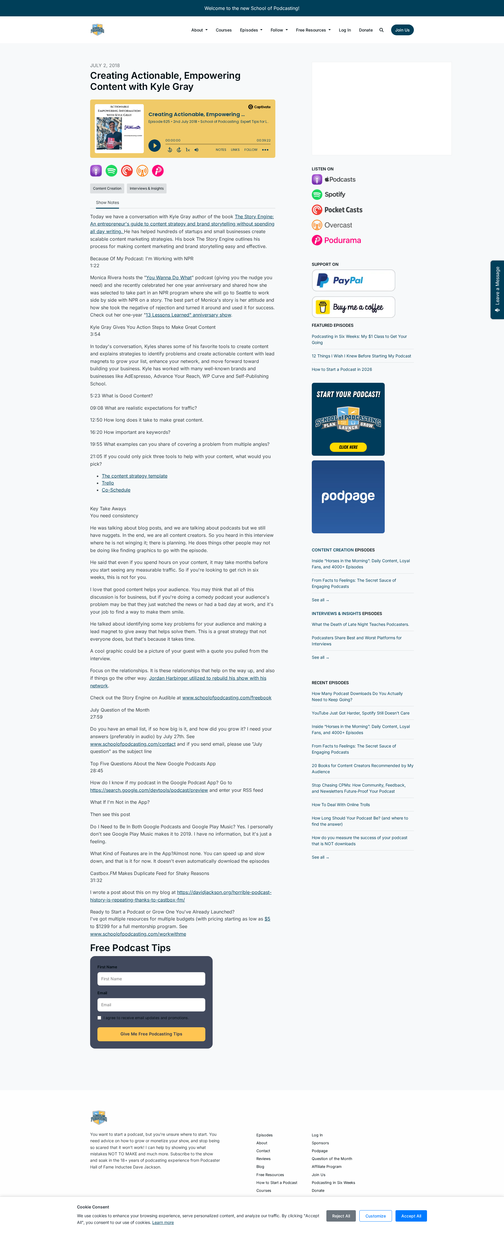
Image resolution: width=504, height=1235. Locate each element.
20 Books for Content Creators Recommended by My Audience (363, 768)
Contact (263, 1151)
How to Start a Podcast (276, 1182)
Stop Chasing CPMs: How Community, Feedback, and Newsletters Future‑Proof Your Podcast (359, 788)
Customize (375, 1215)
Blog (260, 1166)
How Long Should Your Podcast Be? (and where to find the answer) (360, 821)
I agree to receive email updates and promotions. (146, 1018)
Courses (224, 29)
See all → (321, 599)
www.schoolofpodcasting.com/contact (133, 744)
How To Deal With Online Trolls (341, 804)
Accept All (411, 1215)
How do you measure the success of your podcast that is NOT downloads (359, 840)
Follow (277, 29)
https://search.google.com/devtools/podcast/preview (149, 790)
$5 (267, 919)
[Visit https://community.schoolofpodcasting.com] (348, 419)
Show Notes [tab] (107, 202)
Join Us (402, 29)
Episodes (249, 29)
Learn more (163, 1222)
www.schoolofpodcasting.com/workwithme (138, 934)
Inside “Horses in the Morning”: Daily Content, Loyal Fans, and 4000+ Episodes (361, 563)
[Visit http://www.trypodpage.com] (348, 496)
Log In (345, 29)
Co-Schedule (116, 490)
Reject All (341, 1215)
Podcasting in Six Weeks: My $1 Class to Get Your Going (359, 339)
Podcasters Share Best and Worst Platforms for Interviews (357, 640)
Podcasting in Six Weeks (333, 1182)
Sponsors (320, 1143)
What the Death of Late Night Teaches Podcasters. (360, 624)
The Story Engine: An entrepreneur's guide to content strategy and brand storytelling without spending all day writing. (182, 224)
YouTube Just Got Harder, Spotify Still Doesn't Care (361, 712)
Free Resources (311, 29)
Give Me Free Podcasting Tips (151, 1034)
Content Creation (333, 549)
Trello (108, 483)
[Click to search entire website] (382, 30)
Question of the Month (332, 1159)
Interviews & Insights (336, 613)
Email (102, 993)
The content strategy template (134, 476)
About (197, 29)
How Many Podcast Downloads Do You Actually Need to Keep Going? (357, 696)
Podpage (320, 1151)
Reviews (263, 1159)
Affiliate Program (327, 1166)
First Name (107, 967)
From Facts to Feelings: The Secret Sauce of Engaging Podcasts (354, 583)
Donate (366, 29)
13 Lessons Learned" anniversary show (188, 315)
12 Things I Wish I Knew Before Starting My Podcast (361, 355)
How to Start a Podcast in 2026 (342, 369)
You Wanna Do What (169, 277)
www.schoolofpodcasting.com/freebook (227, 698)
